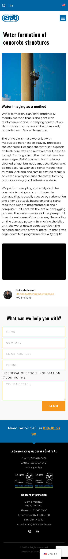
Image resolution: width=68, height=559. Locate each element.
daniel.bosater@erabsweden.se (35, 294)
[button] (63, 18)
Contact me (16, 377)
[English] (63, 5)
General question (21, 373)
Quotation (51, 373)
